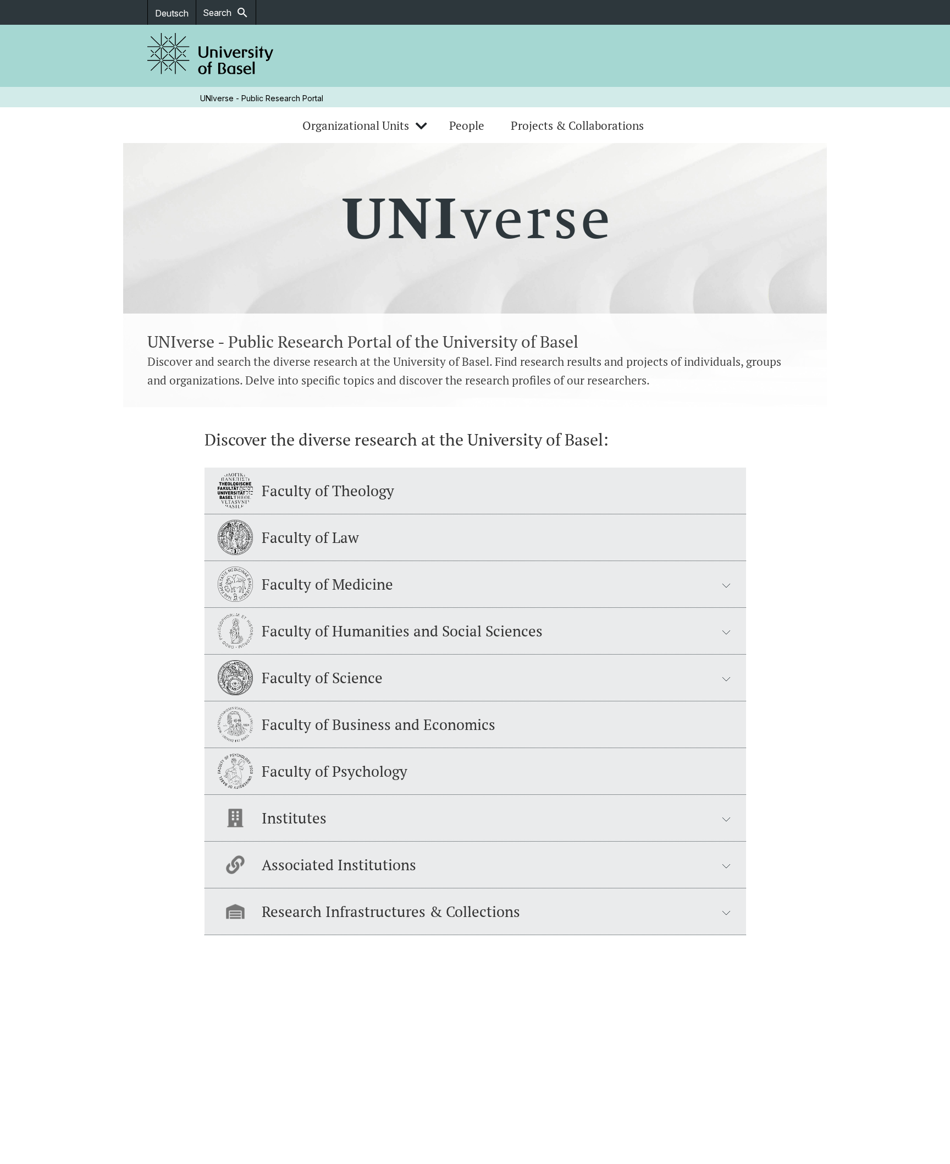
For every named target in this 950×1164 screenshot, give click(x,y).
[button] (475, 584)
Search (226, 12)
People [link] (466, 125)
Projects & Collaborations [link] (577, 125)
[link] (210, 56)
